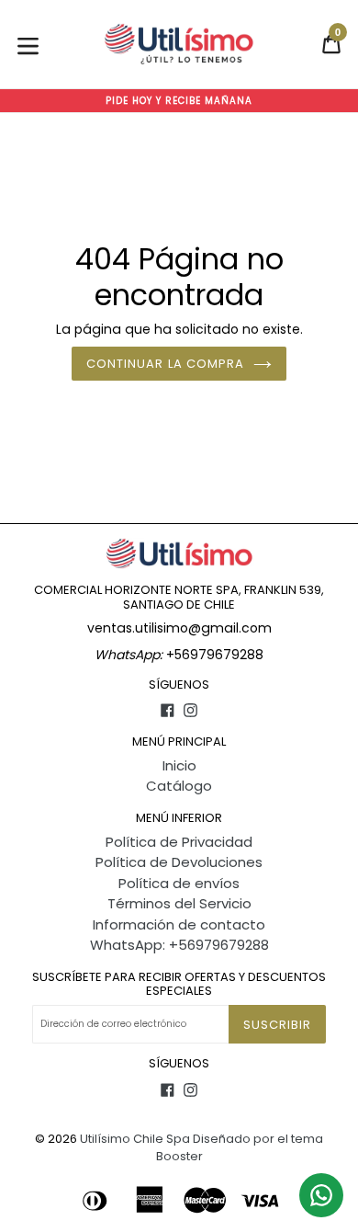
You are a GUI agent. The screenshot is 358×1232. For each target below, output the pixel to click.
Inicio (179, 765)
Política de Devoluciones (179, 862)
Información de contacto (179, 924)
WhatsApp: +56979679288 (179, 944)
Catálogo (179, 785)
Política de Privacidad (179, 841)
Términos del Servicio (179, 903)
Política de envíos (179, 883)
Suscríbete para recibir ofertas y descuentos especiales (179, 984)
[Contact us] (321, 1195)
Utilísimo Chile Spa (135, 1138)
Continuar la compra (165, 363)
